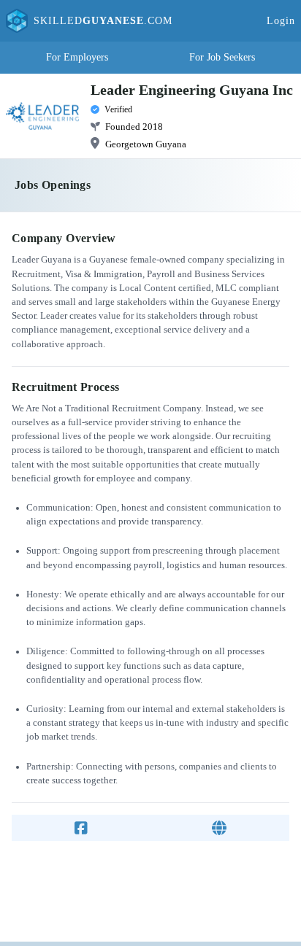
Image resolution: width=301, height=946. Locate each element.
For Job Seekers (222, 57)
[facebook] (81, 828)
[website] (219, 828)
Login (281, 20)
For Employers (77, 57)
